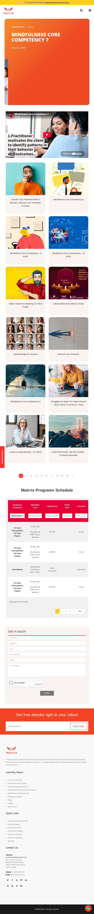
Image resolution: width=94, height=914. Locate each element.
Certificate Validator (15, 831)
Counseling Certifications (17, 783)
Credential (52, 506)
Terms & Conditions (14, 834)
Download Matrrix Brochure (57, 2)
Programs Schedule (14, 797)
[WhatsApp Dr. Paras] (88, 908)
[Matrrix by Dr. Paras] (8, 11)
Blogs (9, 800)
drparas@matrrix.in (18, 875)
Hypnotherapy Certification (17, 787)
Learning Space (18, 27)
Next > (80, 611)
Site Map (10, 841)
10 (67, 476)
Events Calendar (13, 824)
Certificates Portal (14, 828)
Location (81, 506)
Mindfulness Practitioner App (18, 793)
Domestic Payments (15, 838)
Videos (10, 803)
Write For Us (12, 807)
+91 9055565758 (18, 872)
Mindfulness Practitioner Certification (21, 790)
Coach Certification (14, 780)
